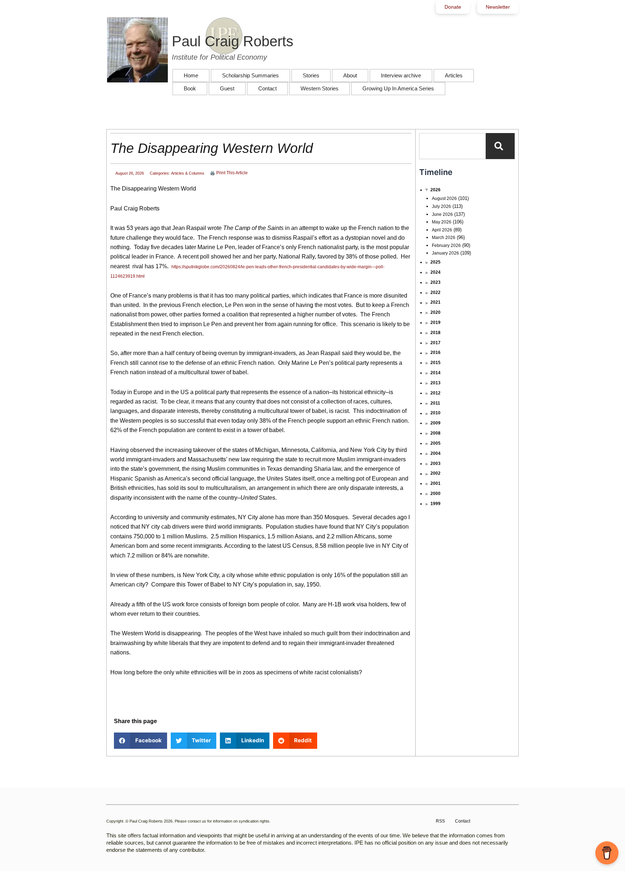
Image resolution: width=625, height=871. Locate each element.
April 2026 (442, 229)
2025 (435, 262)
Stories (311, 75)
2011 (435, 403)
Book (190, 88)
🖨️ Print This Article (229, 172)
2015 (435, 362)
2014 (435, 372)
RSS (440, 821)
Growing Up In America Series (398, 88)
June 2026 (442, 214)
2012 (435, 393)
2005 (435, 443)
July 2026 (441, 206)
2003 (435, 463)
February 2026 (446, 245)
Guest (227, 88)
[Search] (500, 146)
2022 (435, 292)
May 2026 (441, 222)
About (350, 75)
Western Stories (320, 88)
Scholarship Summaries (250, 75)
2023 (435, 282)
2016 (435, 352)
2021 (435, 302)
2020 (435, 312)
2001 (435, 483)
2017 (435, 342)
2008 (435, 433)
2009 (435, 423)
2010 (435, 412)
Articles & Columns (187, 173)
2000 (435, 493)
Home (191, 75)
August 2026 (444, 198)
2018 (435, 332)
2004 (435, 453)
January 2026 (445, 253)
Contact (267, 88)
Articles (454, 75)
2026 (435, 189)
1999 (435, 503)
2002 (435, 473)
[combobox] (452, 146)
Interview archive (401, 75)
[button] (140, 741)
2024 (435, 272)
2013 (435, 382)
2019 (435, 322)
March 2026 (443, 237)
